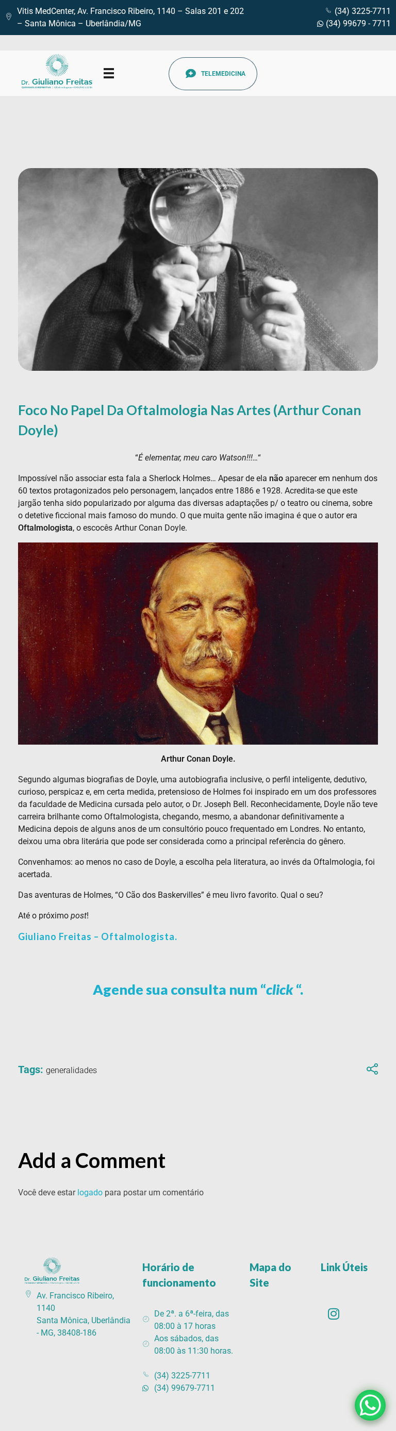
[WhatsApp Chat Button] (370, 1405)
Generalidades (71, 1070)
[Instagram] (333, 1313)
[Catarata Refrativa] (61, 71)
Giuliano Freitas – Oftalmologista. (97, 936)
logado (91, 1192)
